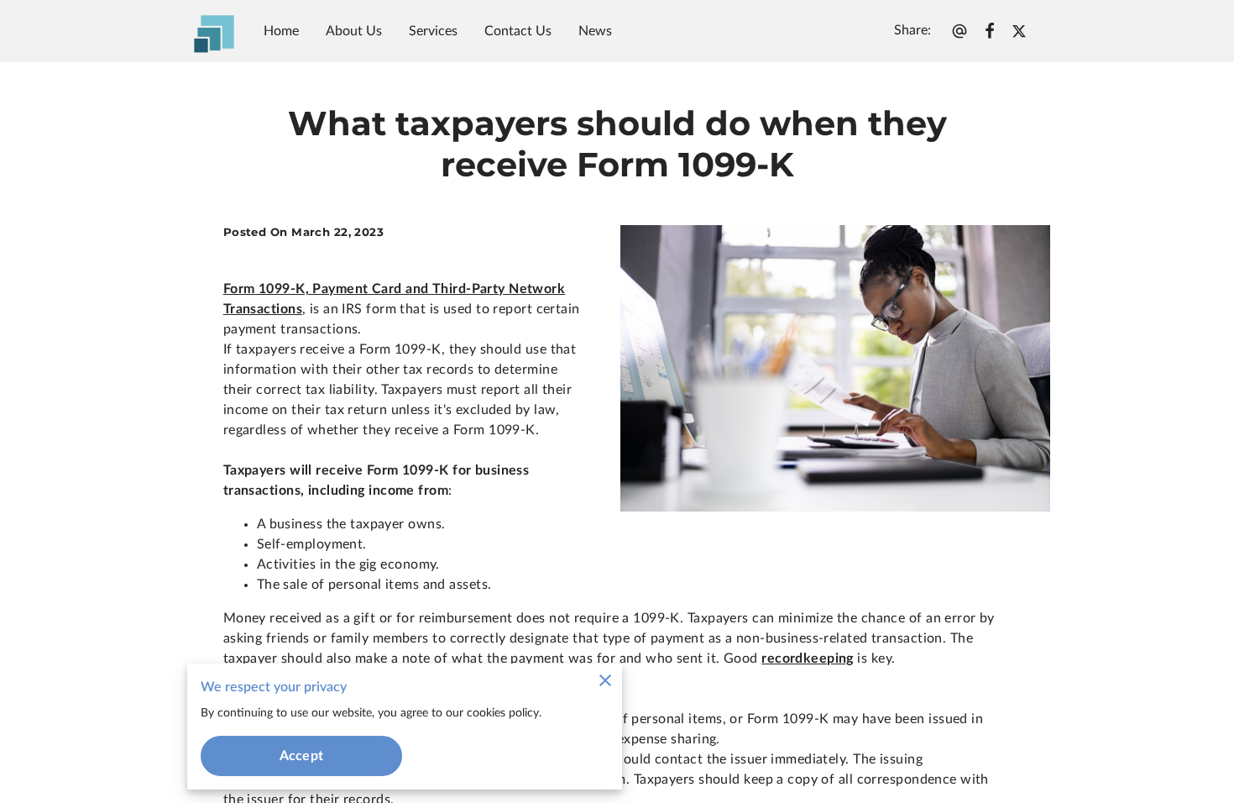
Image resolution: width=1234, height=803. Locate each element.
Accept (301, 756)
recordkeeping (807, 658)
